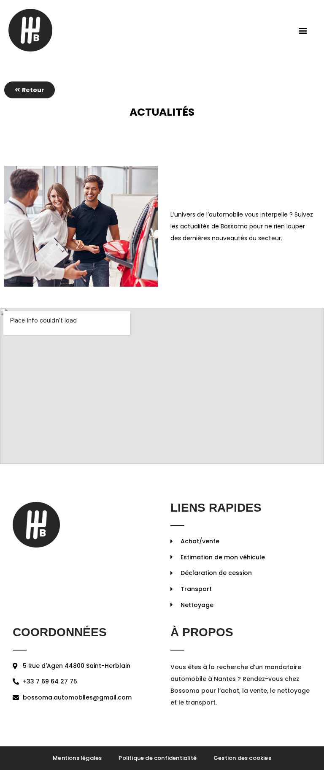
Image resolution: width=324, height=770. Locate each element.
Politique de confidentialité (158, 758)
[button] (303, 30)
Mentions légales (77, 758)
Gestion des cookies (242, 758)
